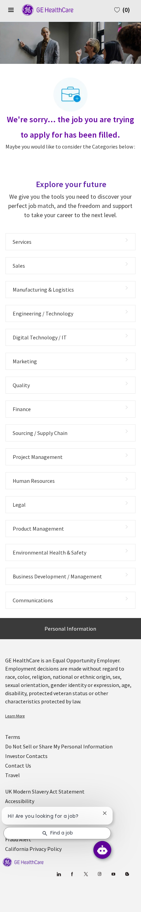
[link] (70, 716)
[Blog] (99, 874)
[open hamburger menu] (11, 10)
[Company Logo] (44, 9)
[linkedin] (58, 874)
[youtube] (113, 874)
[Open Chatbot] (102, 850)
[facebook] (72, 874)
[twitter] (86, 874)
